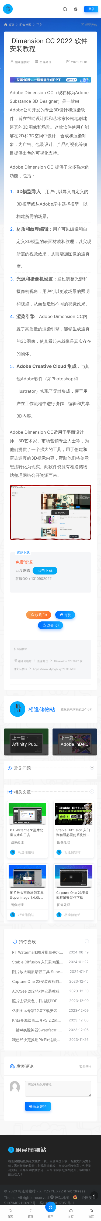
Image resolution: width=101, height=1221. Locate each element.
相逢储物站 (22, 62)
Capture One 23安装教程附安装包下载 (72, 895)
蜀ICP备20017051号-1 (56, 1203)
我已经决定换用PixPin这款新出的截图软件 (38, 1039)
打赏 (67, 615)
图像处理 (25, 25)
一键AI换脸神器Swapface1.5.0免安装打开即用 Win (37, 1030)
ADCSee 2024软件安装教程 (36, 991)
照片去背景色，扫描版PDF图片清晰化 (38, 1000)
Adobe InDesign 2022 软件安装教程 (75, 744)
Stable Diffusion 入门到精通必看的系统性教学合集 (73, 833)
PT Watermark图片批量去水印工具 (26, 832)
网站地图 (61, 1197)
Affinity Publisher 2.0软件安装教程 (26, 744)
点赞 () (52, 625)
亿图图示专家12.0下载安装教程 (37, 1010)
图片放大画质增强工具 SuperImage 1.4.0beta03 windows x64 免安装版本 (27, 896)
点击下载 (45, 570)
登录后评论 (38, 1106)
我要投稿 (90, 25)
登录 (91, 9)
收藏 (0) (40, 615)
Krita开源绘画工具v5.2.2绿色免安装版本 (37, 1020)
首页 (11, 25)
